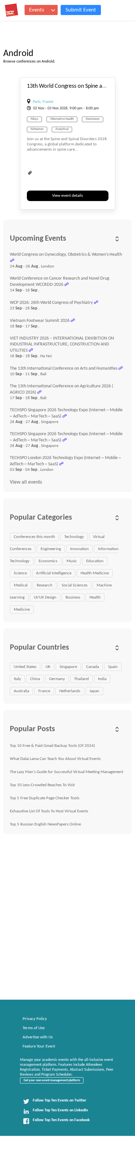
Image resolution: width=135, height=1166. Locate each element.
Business (73, 597)
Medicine (22, 609)
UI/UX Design (45, 597)
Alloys (34, 119)
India (102, 679)
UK (48, 667)
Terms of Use (34, 1028)
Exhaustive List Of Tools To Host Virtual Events (49, 811)
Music (72, 561)
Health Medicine (95, 573)
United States (25, 667)
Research (44, 585)
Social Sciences (74, 585)
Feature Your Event (39, 1046)
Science (20, 573)
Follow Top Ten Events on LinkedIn (60, 1110)
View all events (26, 482)
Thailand (81, 679)
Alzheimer (37, 129)
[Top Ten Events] (11, 10)
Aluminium (93, 119)
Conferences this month (34, 537)
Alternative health (62, 119)
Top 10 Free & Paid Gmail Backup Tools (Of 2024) (52, 746)
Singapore (68, 667)
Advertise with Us (38, 1037)
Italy (17, 679)
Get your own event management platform (52, 1080)
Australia (21, 691)
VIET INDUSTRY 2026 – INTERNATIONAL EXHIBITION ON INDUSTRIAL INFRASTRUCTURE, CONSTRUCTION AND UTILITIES (62, 344)
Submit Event (81, 10)
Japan (94, 691)
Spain (113, 667)
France (44, 691)
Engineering (51, 549)
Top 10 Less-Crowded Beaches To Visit (42, 785)
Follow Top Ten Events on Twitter (59, 1100)
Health (95, 597)
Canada (92, 667)
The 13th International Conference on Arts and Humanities (63, 368)
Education (95, 561)
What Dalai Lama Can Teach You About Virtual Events (55, 759)
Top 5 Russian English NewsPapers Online (45, 824)
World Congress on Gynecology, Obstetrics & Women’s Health (66, 254)
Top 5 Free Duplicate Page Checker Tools (44, 798)
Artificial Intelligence (53, 573)
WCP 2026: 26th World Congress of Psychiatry (51, 302)
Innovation (79, 549)
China (35, 679)
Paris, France (43, 102)
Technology (74, 537)
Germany (57, 679)
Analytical (61, 129)
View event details (67, 196)
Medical (21, 585)
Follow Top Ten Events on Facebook (61, 1120)
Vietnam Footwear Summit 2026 (39, 320)
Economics (48, 561)
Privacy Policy (35, 1019)
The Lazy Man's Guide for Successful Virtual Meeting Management (66, 772)
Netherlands (69, 691)
